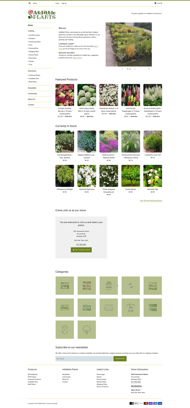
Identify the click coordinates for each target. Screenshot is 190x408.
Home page (101, 374)
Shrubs (31, 61)
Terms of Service (102, 387)
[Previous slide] (122, 68)
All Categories (33, 374)
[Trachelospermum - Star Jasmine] (64, 142)
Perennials (32, 58)
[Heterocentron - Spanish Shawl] (108, 142)
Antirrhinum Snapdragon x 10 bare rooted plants (131, 111)
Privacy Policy (101, 379)
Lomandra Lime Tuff (153, 155)
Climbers (32, 38)
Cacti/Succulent (34, 35)
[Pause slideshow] (149, 68)
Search (99, 377)
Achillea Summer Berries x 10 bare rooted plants (65, 111)
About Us (31, 99)
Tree (30, 64)
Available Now (34, 78)
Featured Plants (34, 75)
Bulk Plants (33, 82)
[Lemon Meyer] (130, 176)
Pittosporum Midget (65, 189)
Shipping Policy (102, 384)
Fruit (30, 45)
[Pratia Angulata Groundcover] (108, 176)
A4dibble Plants (42, 403)
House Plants (33, 55)
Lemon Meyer (130, 189)
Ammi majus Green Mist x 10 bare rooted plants (86, 111)
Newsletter (32, 88)
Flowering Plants (35, 42)
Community (32, 94)
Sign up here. (77, 58)
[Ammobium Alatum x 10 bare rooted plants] (108, 95)
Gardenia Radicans (86, 189)
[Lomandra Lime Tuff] (152, 142)
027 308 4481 (81, 244)
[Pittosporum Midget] (64, 176)
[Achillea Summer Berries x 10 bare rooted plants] (64, 95)
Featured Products (34, 379)
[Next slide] (135, 68)
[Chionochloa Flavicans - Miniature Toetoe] (130, 142)
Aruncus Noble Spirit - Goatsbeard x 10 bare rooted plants (153, 111)
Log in (57, 3)
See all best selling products (151, 201)
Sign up (64, 3)
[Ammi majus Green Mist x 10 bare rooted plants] (86, 95)
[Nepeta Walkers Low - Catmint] (86, 142)
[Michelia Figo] (152, 176)
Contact (31, 105)
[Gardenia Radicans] (86, 176)
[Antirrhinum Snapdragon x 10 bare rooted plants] (130, 95)
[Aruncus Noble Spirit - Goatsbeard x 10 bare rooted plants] (152, 95)
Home (30, 25)
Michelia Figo (152, 189)
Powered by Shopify (52, 403)
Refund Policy (101, 382)
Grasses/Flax (33, 48)
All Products (32, 377)
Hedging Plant (34, 51)
